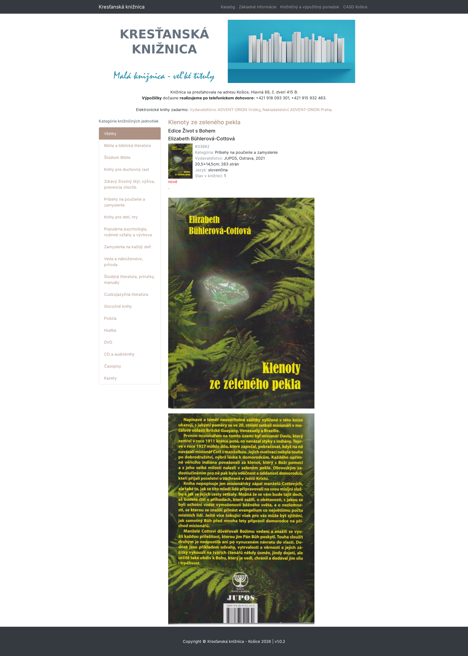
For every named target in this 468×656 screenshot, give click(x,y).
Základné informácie (257, 6)
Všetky (110, 133)
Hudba (110, 330)
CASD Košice (355, 6)
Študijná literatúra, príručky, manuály (129, 279)
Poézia (110, 318)
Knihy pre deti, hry (121, 217)
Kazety (110, 378)
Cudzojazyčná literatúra (126, 294)
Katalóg (228, 6)
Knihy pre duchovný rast (126, 169)
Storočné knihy (118, 306)
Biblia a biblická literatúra (127, 145)
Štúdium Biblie (117, 157)
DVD (108, 342)
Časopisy (112, 366)
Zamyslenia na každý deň (127, 246)
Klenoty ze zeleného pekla (204, 122)
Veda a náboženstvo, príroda (123, 261)
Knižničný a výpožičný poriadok (309, 6)
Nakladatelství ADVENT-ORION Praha (297, 109)
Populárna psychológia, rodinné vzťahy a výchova (128, 231)
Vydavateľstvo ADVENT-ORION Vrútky (225, 109)
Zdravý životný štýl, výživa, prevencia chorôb (129, 184)
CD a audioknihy (119, 354)
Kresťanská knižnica (122, 7)
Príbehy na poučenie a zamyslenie (124, 202)
